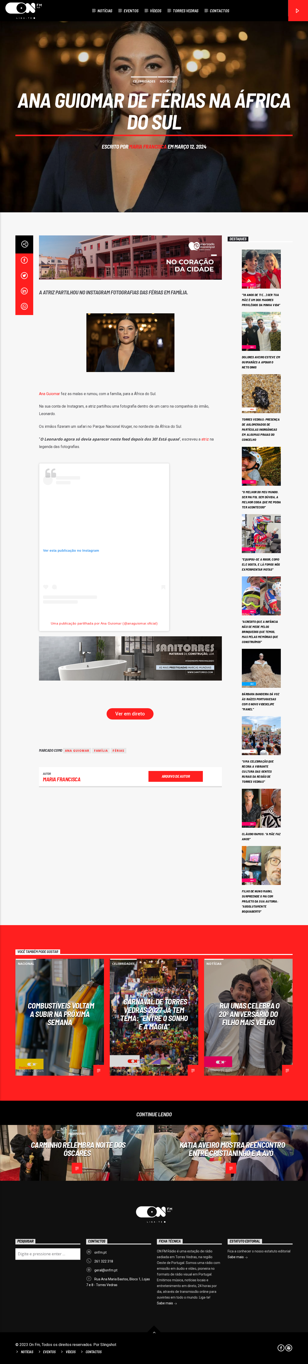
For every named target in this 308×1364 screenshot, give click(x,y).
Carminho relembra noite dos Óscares (78, 1149)
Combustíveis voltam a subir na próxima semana (61, 1014)
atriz (205, 439)
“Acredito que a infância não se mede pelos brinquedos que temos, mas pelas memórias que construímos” (260, 631)
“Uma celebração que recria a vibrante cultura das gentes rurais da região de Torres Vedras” (258, 771)
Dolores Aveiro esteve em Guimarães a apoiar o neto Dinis (261, 362)
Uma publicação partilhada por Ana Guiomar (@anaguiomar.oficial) (104, 623)
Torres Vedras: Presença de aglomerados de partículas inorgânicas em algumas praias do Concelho (260, 429)
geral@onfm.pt (105, 1270)
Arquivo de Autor (176, 776)
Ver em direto (130, 714)
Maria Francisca (148, 146)
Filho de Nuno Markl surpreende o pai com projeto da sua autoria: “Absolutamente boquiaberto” (260, 901)
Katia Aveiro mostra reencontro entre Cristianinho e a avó (232, 1149)
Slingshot (108, 1344)
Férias (118, 751)
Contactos (219, 10)
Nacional (26, 963)
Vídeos (155, 10)
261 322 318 (103, 1261)
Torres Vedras (185, 10)
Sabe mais (165, 1303)
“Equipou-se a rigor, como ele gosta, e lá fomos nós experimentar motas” (261, 564)
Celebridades (144, 81)
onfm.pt (100, 1252)
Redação (25, 1067)
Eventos (131, 10)
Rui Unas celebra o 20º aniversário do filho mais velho (249, 1014)
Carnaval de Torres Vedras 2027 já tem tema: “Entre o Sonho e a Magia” (154, 1014)
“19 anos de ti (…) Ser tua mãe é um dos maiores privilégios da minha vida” (261, 300)
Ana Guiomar (49, 394)
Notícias (104, 10)
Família (101, 751)
